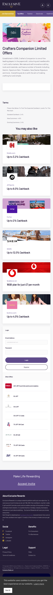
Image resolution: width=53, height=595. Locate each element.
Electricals (39, 13)
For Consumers (33, 531)
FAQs (30, 552)
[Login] (42, 5)
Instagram (9, 537)
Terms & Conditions (9, 555)
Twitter (8, 534)
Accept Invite (26, 483)
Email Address (10, 338)
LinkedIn (8, 540)
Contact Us (32, 555)
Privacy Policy (7, 552)
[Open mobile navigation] (48, 5)
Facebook (9, 531)
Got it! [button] (7, 590)
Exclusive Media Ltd (8, 570)
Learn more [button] (39, 583)
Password (8, 348)
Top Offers (20, 13)
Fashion (29, 13)
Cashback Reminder (26, 515)
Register (26, 367)
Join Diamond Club (8, 13)
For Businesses (33, 534)
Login (26, 360)
